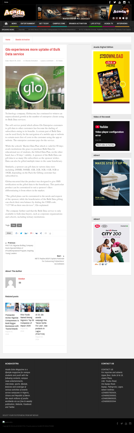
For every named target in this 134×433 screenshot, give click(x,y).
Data (13, 225)
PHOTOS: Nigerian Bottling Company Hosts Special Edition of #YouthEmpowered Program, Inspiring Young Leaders (19, 248)
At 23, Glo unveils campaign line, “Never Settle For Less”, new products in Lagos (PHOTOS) (41, 324)
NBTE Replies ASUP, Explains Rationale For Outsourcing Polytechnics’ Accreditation (49, 260)
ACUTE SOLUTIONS (47, 426)
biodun (21, 278)
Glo (19, 225)
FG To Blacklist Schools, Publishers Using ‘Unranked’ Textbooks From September (94, 29)
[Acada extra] (14, 13)
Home (6, 2)
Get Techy (44, 23)
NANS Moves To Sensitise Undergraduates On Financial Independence (40, 29)
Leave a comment (47, 61)
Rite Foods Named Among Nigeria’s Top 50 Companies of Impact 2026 (27, 320)
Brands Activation (78, 23)
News (14, 23)
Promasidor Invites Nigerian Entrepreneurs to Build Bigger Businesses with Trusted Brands (12, 321)
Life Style (95, 23)
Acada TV (108, 23)
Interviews (122, 23)
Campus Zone (59, 23)
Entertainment (28, 23)
